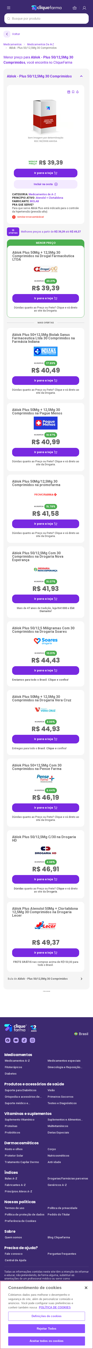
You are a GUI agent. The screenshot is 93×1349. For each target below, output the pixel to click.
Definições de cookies (47, 1316)
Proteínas (11, 1126)
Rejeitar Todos (46, 1328)
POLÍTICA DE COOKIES (55, 1307)
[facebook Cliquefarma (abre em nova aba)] (7, 1040)
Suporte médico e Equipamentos (16, 1104)
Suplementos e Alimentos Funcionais (64, 1120)
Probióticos (12, 1132)
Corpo (52, 1149)
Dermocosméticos (21, 1143)
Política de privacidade (62, 1208)
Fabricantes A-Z (15, 1185)
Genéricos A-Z (57, 1185)
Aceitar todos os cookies (46, 1341)
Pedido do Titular (59, 1214)
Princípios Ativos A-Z (18, 1191)
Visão (51, 1090)
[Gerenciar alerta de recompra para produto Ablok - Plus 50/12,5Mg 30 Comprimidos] (69, 92)
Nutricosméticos (58, 1155)
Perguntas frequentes (62, 1253)
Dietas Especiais (58, 1132)
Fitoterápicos (13, 1067)
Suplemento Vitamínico (19, 1119)
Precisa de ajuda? (21, 1247)
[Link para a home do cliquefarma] (46, 7)
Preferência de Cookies (20, 1221)
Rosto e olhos (13, 1149)
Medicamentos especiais (64, 1060)
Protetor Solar (14, 1155)
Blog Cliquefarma (59, 1237)
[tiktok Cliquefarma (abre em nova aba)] (24, 1040)
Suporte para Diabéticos (20, 1090)
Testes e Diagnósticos (62, 1103)
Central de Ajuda (15, 1260)
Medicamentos (12, 44)
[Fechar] (86, 1287)
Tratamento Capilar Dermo (22, 1162)
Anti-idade (54, 1162)
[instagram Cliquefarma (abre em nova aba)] (32, 1040)
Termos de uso (14, 1208)
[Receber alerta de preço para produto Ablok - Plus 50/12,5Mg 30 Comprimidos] (77, 92)
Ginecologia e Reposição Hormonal (64, 1068)
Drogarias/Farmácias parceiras (68, 1178)
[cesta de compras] (84, 7)
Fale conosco (13, 1253)
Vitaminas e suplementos (28, 1113)
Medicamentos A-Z (17, 1060)
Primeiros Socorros (60, 1096)
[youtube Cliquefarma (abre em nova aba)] (16, 1040)
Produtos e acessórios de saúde (34, 1084)
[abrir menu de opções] (8, 7)
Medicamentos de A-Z (40, 44)
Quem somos (13, 1237)
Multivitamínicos (58, 1126)
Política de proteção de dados (24, 1214)
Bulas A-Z (11, 1178)
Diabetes (10, 1073)
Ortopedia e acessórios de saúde (22, 1097)
